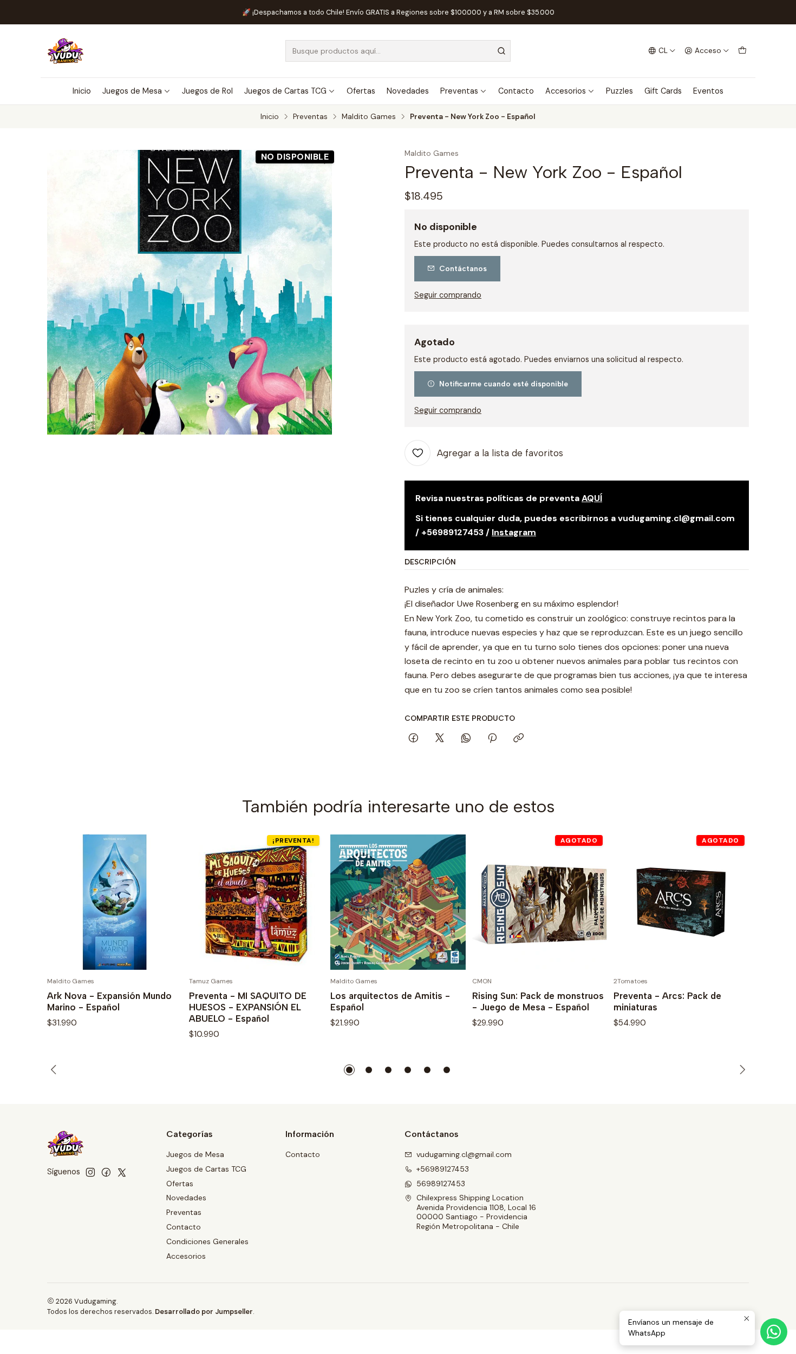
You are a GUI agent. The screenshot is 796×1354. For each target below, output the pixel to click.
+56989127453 (442, 1169)
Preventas (459, 91)
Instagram (514, 532)
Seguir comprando (447, 295)
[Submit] (501, 51)
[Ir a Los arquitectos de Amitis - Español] (398, 902)
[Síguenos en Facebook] (106, 1172)
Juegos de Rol (207, 91)
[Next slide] (741, 1069)
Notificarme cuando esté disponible (503, 383)
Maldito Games (369, 117)
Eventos (708, 91)
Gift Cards (663, 91)
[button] (349, 1069)
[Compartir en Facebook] (413, 738)
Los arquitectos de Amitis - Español (390, 1001)
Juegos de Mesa (132, 91)
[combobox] (398, 51)
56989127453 (440, 1183)
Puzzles (619, 91)
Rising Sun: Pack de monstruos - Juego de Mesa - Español (538, 1001)
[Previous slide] (55, 1069)
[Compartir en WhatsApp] (466, 738)
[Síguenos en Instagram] (90, 1172)
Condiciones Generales (207, 1241)
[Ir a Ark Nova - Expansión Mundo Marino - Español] (114, 902)
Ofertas (361, 91)
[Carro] (742, 50)
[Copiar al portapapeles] (518, 738)
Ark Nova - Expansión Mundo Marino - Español (109, 1001)
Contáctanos (463, 268)
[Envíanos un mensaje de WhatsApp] (773, 1331)
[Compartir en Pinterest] (492, 738)
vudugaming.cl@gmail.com (464, 1154)
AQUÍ (592, 498)
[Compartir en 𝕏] (439, 738)
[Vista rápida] (163, 902)
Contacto (516, 91)
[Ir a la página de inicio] (65, 50)
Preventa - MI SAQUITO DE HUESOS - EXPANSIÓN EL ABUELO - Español (247, 1007)
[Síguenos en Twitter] (121, 1172)
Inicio (82, 91)
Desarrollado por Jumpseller (204, 1311)
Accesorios (565, 91)
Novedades (408, 91)
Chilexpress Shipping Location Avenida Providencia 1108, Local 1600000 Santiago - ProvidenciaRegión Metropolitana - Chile (476, 1212)
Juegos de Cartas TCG (285, 91)
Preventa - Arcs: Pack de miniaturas (667, 1001)
